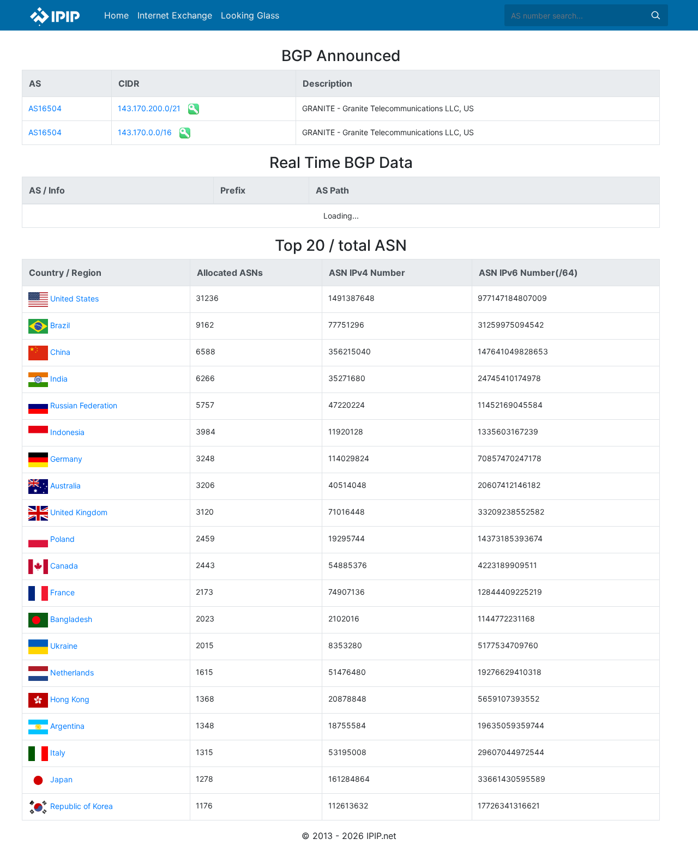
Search (655, 15)
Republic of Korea (81, 806)
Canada (64, 565)
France (62, 592)
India (59, 378)
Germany (66, 458)
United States (74, 298)
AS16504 (45, 108)
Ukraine (63, 645)
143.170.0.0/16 (145, 132)
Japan (61, 779)
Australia (65, 485)
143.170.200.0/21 (149, 108)
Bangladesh (71, 619)
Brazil (60, 325)
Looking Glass (250, 15)
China (60, 352)
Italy (57, 752)
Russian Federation (83, 405)
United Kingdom (78, 512)
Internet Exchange (174, 15)
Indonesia (67, 432)
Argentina (67, 726)
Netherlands (72, 672)
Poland (62, 539)
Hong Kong (69, 699)
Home (116, 15)
